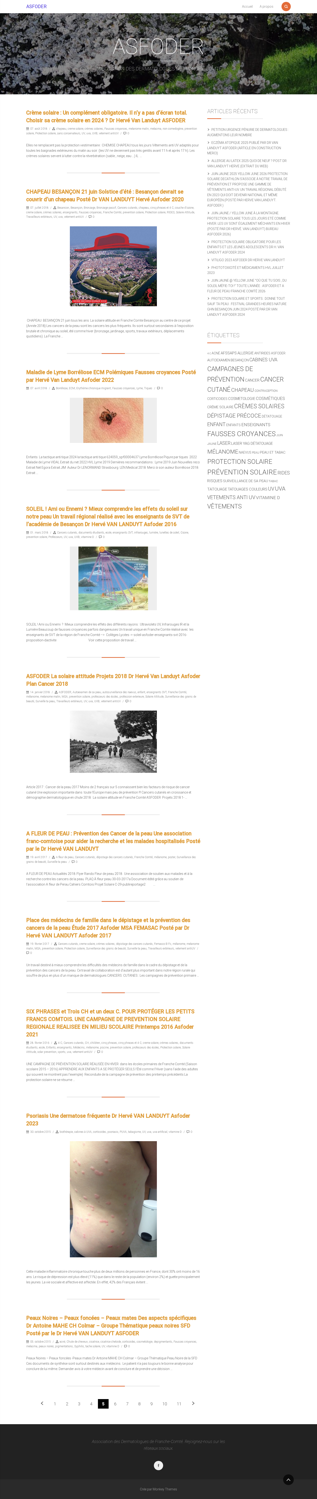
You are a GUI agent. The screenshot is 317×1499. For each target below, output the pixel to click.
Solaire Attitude (185, 212)
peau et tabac (272, 452)
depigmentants (163, 1341)
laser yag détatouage (252, 443)
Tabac (273, 481)
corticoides (99, 1131)
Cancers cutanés (127, 207)
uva (88, 133)
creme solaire (75, 128)
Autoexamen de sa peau (87, 692)
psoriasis (112, 1131)
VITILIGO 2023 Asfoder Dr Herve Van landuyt (248, 260)
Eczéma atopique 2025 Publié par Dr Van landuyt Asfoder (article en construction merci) (244, 148)
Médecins (79, 1047)
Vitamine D (268, 497)
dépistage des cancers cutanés (114, 857)
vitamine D (87, 537)
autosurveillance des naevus (119, 692)
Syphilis (79, 1346)
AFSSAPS (229, 353)
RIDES (171, 212)
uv (271, 489)
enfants (233, 425)
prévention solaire (242, 472)
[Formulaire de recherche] (286, 5)
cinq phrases (109, 1042)
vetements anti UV (231, 497)
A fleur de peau (65, 857)
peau (255, 452)
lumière (153, 532)
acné (62, 1341)
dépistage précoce (234, 415)
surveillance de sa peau (245, 481)
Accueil (247, 6)
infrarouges (141, 532)
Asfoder (278, 353)
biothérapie (66, 1131)
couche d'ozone (184, 207)
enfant (141, 692)
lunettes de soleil (169, 532)
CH (87, 1042)
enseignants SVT (123, 532)
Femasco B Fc (162, 944)
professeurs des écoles (104, 696)
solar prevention (46, 1052)
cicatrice (94, 1341)
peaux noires (46, 1346)
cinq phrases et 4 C (162, 207)
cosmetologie (144, 1341)
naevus (245, 452)
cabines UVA (263, 359)
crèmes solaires (94, 128)
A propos (266, 6)
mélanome (32, 696)
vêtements (224, 506)
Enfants (51, 1047)
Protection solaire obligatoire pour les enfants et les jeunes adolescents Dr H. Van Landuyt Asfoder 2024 (245, 247)
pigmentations (64, 1346)
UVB (94, 133)
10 (164, 1403)
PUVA (123, 1131)
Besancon (63, 207)
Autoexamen (218, 360)
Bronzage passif (106, 207)
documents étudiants (91, 532)
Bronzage (89, 207)
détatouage (272, 416)
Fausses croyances (115, 128)
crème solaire (220, 407)
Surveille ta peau (45, 701)
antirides (262, 353)
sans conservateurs (68, 133)
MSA (65, 696)
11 (179, 1403)
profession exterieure (132, 696)
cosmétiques (270, 398)
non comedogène (173, 128)
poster (171, 857)
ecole (108, 532)
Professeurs (55, 537)
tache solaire (92, 1346)
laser (223, 443)
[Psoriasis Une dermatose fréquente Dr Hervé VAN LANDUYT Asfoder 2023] (113, 1199)
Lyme (139, 388)
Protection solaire (45, 133)
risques (214, 481)
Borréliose (62, 388)
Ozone (184, 532)
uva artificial (160, 1131)
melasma (155, 128)
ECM (72, 388)
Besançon (76, 207)
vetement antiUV (109, 133)
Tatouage (217, 489)
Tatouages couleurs (247, 489)
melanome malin (139, 128)
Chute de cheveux (77, 1341)
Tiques (148, 388)
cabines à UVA (83, 1131)
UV (83, 133)
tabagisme (134, 1131)
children (95, 1042)
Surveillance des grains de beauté (106, 948)
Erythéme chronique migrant (93, 388)
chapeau (61, 128)
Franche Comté (112, 212)
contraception (266, 390)
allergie (245, 353)
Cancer (252, 380)
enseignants (70, 212)
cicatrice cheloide (110, 1341)
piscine (104, 1047)
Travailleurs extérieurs (39, 216)
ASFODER (36, 6)
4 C (60, 1042)
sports (61, 1052)
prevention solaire (133, 212)
